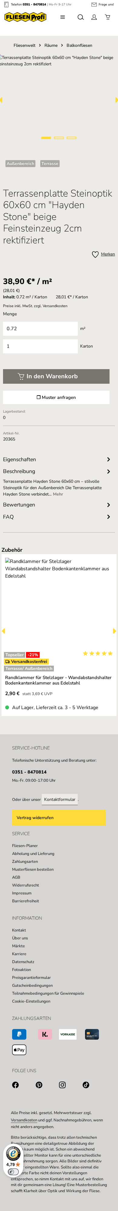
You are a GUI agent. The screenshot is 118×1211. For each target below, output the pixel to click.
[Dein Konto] (94, 17)
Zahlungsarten (25, 861)
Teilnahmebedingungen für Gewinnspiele (48, 993)
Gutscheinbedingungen (32, 985)
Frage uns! (106, 4)
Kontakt (19, 930)
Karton (86, 346)
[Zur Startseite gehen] (25, 17)
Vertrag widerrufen (35, 818)
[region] (59, 631)
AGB (16, 877)
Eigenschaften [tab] (19, 459)
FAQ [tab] (8, 516)
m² (82, 328)
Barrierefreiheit (25, 901)
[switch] (13, 1171)
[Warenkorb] (107, 17)
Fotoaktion (21, 970)
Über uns (20, 938)
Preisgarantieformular (31, 977)
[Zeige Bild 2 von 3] (59, 138)
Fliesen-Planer (25, 846)
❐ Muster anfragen (56, 397)
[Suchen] (81, 17)
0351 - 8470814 (34, 4)
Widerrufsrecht (25, 885)
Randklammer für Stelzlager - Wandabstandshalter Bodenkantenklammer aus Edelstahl (58, 680)
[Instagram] (71, 1086)
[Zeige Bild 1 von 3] (46, 138)
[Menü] (63, 17)
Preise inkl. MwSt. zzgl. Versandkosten (35, 306)
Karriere (19, 954)
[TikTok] (94, 1086)
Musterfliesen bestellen (33, 869)
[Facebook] (24, 1086)
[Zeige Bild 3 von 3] (72, 138)
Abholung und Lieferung (33, 853)
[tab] (57, 482)
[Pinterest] (47, 1086)
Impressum (21, 893)
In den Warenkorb (52, 376)
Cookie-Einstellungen (31, 1001)
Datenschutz (23, 962)
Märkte (18, 946)
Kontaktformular (59, 799)
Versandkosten (24, 1120)
